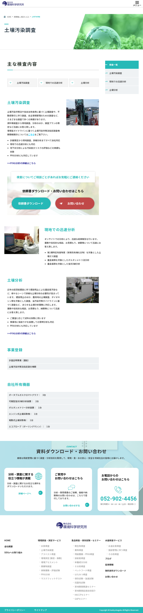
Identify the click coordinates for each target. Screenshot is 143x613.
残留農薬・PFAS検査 (84, 554)
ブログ (108, 558)
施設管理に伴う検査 (117, 550)
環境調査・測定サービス (49, 540)
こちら (31, 134)
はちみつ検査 (81, 574)
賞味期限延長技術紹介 (85, 590)
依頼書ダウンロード (30, 203)
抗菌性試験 (80, 582)
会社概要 (8, 546)
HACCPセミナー (82, 594)
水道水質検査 (114, 545)
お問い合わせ (75, 203)
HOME (7, 540)
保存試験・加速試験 (84, 578)
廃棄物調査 (46, 566)
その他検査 (80, 566)
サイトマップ (40, 610)
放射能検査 (80, 558)
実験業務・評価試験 (50, 570)
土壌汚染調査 (23, 82)
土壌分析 (85, 82)
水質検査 (45, 545)
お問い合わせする (71, 505)
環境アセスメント (49, 562)
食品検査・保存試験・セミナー (86, 540)
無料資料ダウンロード (115, 570)
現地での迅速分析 (54, 82)
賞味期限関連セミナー (85, 586)
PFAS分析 (45, 574)
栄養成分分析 (81, 562)
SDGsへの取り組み (13, 552)
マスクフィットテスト (51, 578)
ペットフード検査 (83, 570)
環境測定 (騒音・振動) (51, 558)
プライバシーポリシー (14, 610)
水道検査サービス (113, 540)
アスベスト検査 (48, 554)
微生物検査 (80, 545)
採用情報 (109, 564)
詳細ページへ (28, 493)
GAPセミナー (81, 598)
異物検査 (79, 550)
